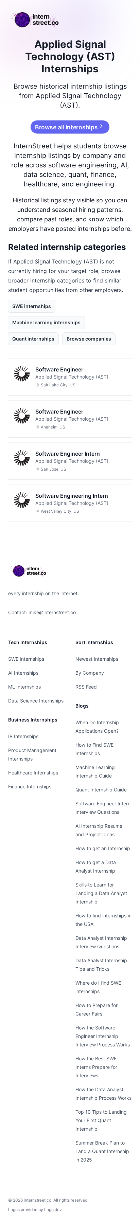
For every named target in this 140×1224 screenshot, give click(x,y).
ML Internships (24, 687)
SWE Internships (26, 659)
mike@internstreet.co (52, 612)
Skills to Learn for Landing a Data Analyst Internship (101, 893)
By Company (89, 673)
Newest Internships (96, 659)
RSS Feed (86, 687)
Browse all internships (66, 126)
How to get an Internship (102, 848)
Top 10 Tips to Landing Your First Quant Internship (101, 1120)
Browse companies (89, 339)
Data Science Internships (36, 701)
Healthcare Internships (33, 772)
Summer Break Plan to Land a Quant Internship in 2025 (102, 1151)
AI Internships (23, 673)
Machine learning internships (46, 322)
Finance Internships (29, 786)
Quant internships (33, 339)
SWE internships (31, 306)
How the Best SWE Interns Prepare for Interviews (96, 1067)
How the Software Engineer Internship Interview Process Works (102, 1036)
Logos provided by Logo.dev (35, 1209)
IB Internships (23, 736)
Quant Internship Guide (101, 789)
